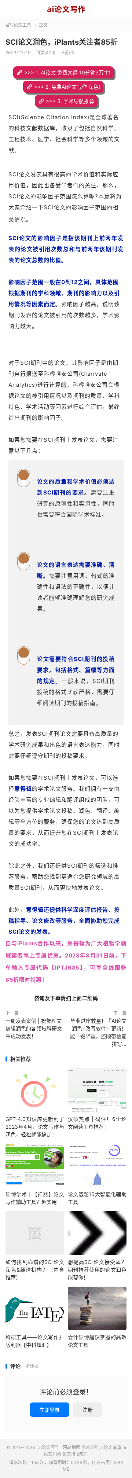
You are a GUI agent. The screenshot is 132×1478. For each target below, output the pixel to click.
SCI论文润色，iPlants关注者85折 (62, 42)
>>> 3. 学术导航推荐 (70, 101)
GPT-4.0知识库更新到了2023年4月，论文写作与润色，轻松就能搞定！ (35, 1126)
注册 (87, 1410)
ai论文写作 (66, 9)
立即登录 (49, 1410)
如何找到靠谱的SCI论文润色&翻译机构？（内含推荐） (35, 1269)
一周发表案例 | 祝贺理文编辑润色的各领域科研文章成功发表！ (34, 1028)
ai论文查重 (110, 1447)
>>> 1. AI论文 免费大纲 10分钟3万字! (67, 72)
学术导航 (90, 1447)
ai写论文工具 (18, 25)
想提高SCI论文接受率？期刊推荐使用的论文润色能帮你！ (97, 1269)
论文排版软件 (75, 1454)
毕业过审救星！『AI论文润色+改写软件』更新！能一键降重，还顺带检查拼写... (98, 1032)
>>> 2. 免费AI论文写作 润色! (67, 87)
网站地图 (71, 1447)
